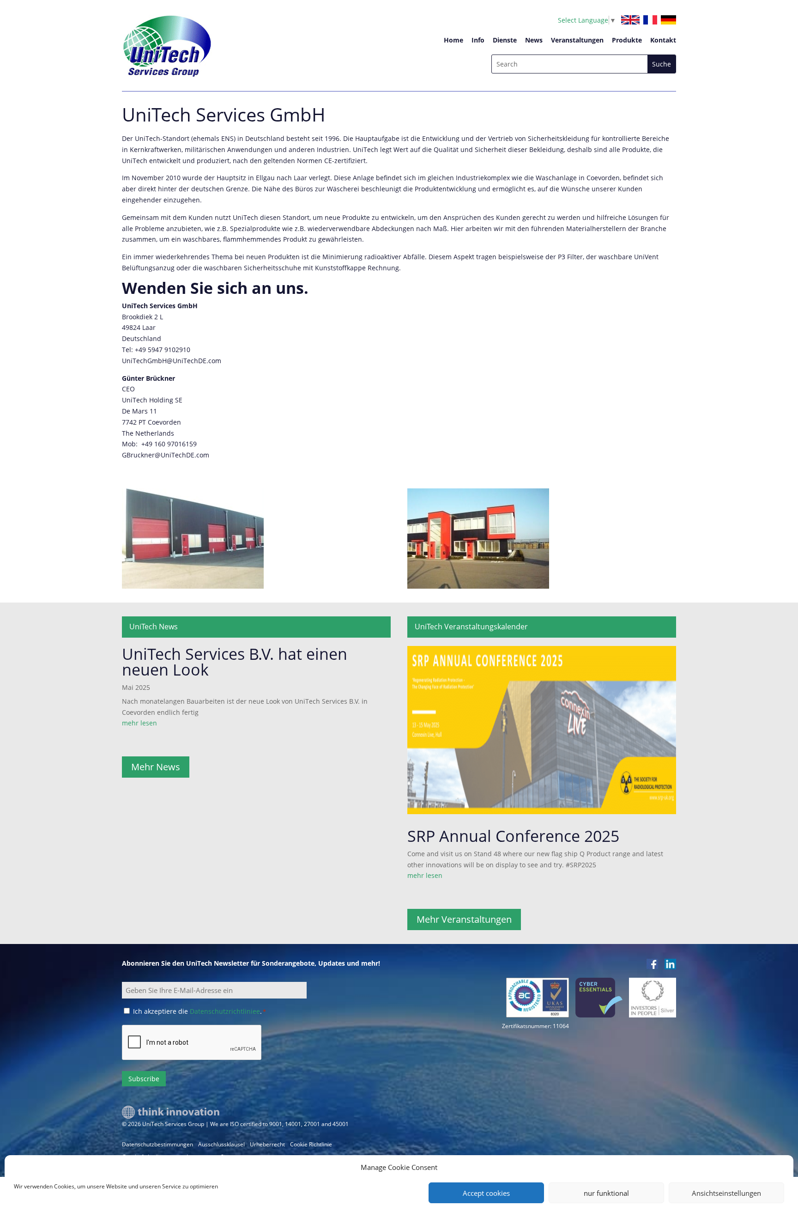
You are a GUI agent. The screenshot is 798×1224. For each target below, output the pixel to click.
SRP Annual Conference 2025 (513, 835)
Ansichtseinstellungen (726, 1193)
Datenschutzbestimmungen (157, 1144)
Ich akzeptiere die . (199, 1011)
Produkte (627, 40)
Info (478, 40)
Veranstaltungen (577, 40)
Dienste (505, 40)
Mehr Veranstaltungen (464, 919)
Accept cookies (486, 1193)
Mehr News (155, 767)
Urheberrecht (267, 1144)
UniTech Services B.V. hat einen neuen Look (234, 661)
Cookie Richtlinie (311, 1144)
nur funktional (606, 1193)
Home (453, 40)
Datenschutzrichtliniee (225, 1011)
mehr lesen (139, 723)
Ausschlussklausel (221, 1144)
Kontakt (663, 40)
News (534, 40)
